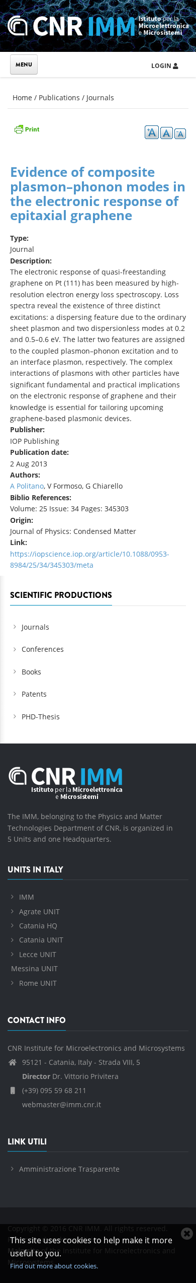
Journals (100, 97)
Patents (34, 694)
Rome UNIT (38, 983)
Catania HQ (38, 925)
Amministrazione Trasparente (69, 1169)
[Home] (98, 24)
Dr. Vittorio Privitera (70, 1076)
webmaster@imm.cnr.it (60, 1104)
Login (162, 65)
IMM (26, 897)
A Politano (27, 486)
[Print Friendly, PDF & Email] (26, 127)
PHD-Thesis (41, 716)
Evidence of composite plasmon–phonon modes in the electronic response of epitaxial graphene (97, 193)
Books (31, 672)
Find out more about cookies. (54, 1265)
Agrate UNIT (39, 911)
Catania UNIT (41, 939)
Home (22, 97)
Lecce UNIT (37, 954)
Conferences (43, 649)
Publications (59, 97)
